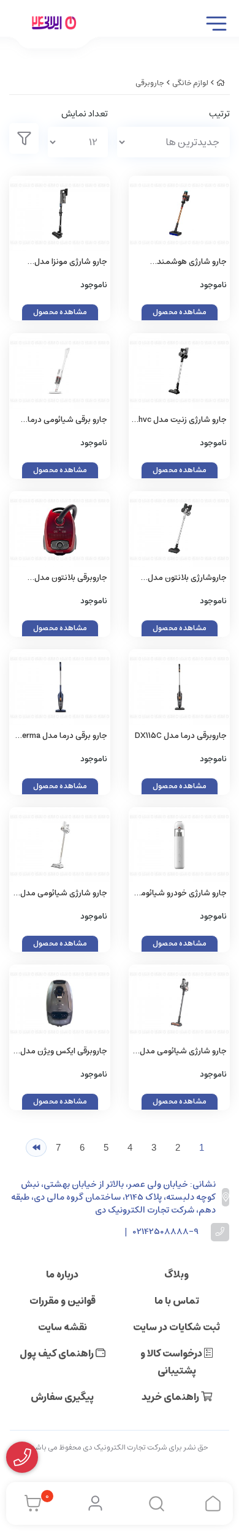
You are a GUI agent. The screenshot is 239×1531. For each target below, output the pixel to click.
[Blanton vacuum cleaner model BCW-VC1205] (59, 529)
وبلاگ (176, 1274)
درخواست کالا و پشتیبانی (172, 1362)
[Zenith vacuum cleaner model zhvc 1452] (179, 371)
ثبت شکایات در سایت (176, 1327)
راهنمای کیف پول (58, 1353)
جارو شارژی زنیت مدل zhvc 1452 (180, 420)
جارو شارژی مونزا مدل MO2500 (70, 262)
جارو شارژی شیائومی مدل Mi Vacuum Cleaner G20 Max (183, 1051)
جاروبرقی (149, 83)
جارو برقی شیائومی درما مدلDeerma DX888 (67, 420)
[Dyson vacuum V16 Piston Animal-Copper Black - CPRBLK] (179, 214)
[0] (29, 1503)
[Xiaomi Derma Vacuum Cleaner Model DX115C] (179, 687)
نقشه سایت (62, 1327)
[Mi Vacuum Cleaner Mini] (179, 845)
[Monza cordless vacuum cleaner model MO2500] (59, 214)
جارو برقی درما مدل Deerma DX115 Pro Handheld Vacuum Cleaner (59, 736)
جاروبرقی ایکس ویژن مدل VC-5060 (63, 1051)
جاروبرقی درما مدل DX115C (181, 736)
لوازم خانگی (190, 83)
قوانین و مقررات (62, 1300)
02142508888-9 (166, 1231)
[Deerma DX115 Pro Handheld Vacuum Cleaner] (59, 687)
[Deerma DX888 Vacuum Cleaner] (59, 371)
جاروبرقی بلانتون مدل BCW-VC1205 (70, 578)
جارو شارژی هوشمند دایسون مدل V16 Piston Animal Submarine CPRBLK (179, 262)
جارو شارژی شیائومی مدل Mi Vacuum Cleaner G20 (63, 893)
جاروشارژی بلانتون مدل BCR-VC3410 (187, 578)
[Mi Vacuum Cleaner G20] (59, 845)
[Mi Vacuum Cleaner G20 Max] (179, 1002)
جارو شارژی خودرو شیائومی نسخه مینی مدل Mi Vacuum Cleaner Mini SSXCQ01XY (181, 893)
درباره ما (62, 1274)
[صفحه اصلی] (220, 83)
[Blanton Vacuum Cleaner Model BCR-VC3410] (179, 529)
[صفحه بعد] (36, 1147)
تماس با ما (176, 1300)
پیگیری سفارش (62, 1396)
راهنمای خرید (171, 1396)
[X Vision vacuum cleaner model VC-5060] (59, 1002)
